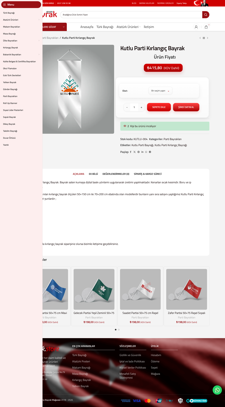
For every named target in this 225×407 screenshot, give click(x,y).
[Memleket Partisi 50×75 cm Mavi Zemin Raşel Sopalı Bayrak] (47, 289)
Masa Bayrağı (80, 374)
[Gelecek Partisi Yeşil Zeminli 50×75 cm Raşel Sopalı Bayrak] (94, 289)
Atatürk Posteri (81, 361)
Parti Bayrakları (49, 38)
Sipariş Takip (181, 3)
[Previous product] (200, 38)
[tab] (78, 174)
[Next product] (207, 38)
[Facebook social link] (131, 152)
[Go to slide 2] (119, 329)
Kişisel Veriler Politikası (133, 367)
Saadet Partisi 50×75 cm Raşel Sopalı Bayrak (140, 315)
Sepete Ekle (159, 107)
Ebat (124, 90)
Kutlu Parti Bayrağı (142, 145)
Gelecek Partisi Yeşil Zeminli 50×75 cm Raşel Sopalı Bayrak (94, 315)
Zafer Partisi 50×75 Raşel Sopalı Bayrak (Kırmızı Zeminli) (186, 315)
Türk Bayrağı (79, 355)
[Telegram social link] (150, 152)
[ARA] (205, 14)
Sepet (154, 367)
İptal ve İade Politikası (132, 361)
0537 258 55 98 (64, 3)
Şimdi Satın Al (186, 107)
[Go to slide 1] (115, 329)
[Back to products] (204, 38)
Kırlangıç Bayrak (81, 380)
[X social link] (135, 152)
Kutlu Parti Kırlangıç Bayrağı (171, 145)
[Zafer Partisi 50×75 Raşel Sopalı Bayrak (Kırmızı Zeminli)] (186, 289)
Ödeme (155, 361)
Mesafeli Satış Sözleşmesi (128, 376)
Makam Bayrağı (81, 367)
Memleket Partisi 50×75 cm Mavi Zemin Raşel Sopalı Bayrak (47, 315)
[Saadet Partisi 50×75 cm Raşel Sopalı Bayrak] (140, 289)
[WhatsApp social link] (146, 152)
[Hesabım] (196, 27)
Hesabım (156, 355)
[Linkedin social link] (142, 152)
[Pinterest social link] (139, 152)
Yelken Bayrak (80, 386)
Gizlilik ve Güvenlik (130, 355)
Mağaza (155, 374)
